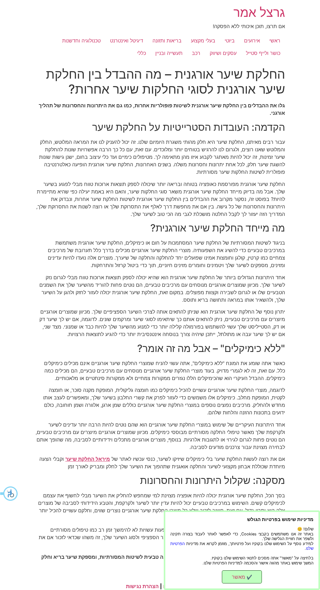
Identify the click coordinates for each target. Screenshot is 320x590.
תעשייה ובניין (168, 53)
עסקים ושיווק (223, 53)
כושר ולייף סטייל (263, 53)
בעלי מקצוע (203, 40)
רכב (196, 53)
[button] (9, 493)
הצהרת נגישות (142, 586)
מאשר (242, 577)
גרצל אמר (259, 12)
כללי (141, 53)
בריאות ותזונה (167, 40)
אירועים (252, 40)
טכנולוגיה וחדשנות (81, 40)
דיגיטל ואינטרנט (126, 40)
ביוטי (230, 40)
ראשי (274, 40)
